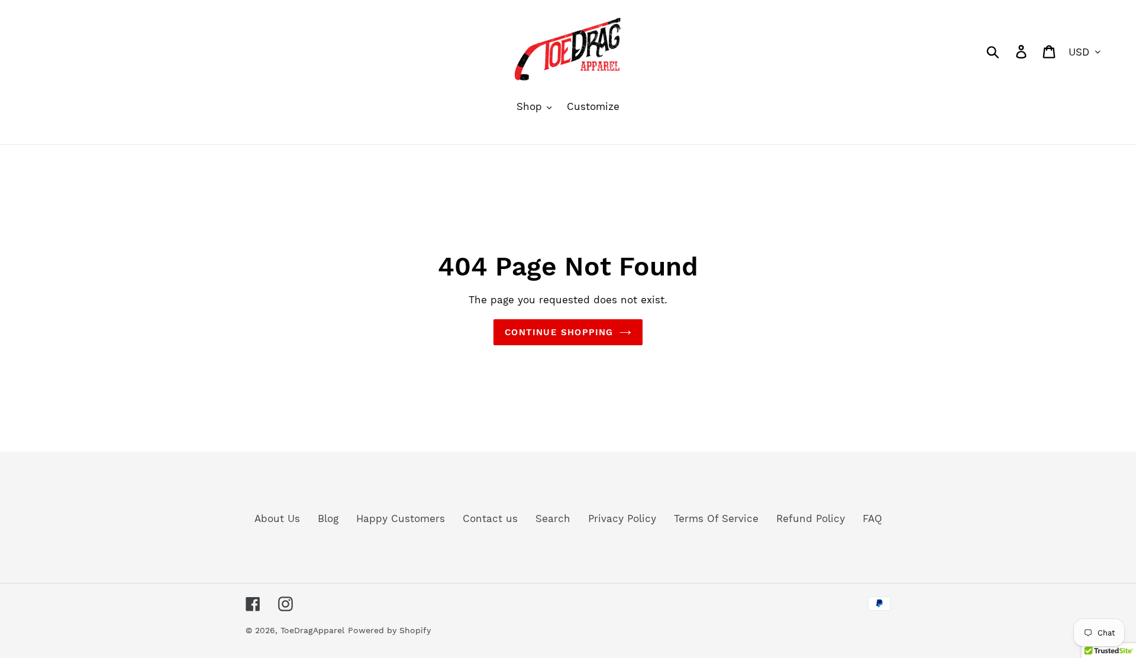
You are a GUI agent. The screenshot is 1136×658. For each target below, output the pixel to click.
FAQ (872, 518)
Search (552, 518)
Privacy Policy (622, 518)
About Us (277, 518)
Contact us (490, 518)
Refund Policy (810, 518)
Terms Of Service (716, 518)
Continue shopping (559, 332)
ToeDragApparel (312, 630)
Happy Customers (400, 518)
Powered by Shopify (389, 630)
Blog (328, 518)
